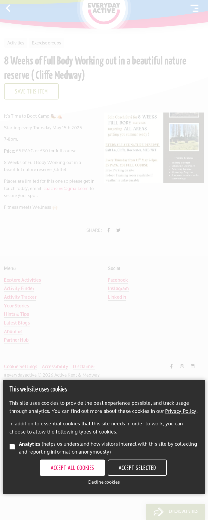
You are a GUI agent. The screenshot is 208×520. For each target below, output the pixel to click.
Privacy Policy (180, 411)
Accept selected (137, 468)
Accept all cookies (72, 468)
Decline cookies (104, 482)
